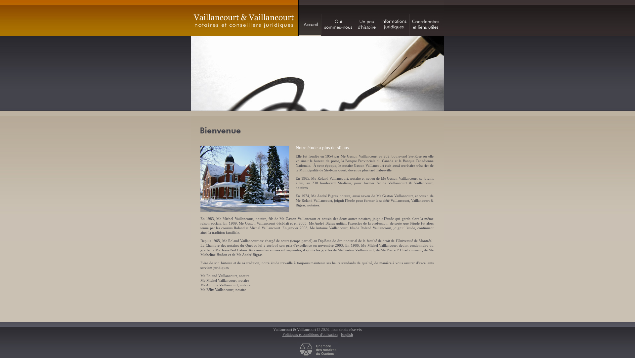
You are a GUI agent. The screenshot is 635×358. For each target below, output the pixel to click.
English (347, 334)
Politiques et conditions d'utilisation (310, 334)
